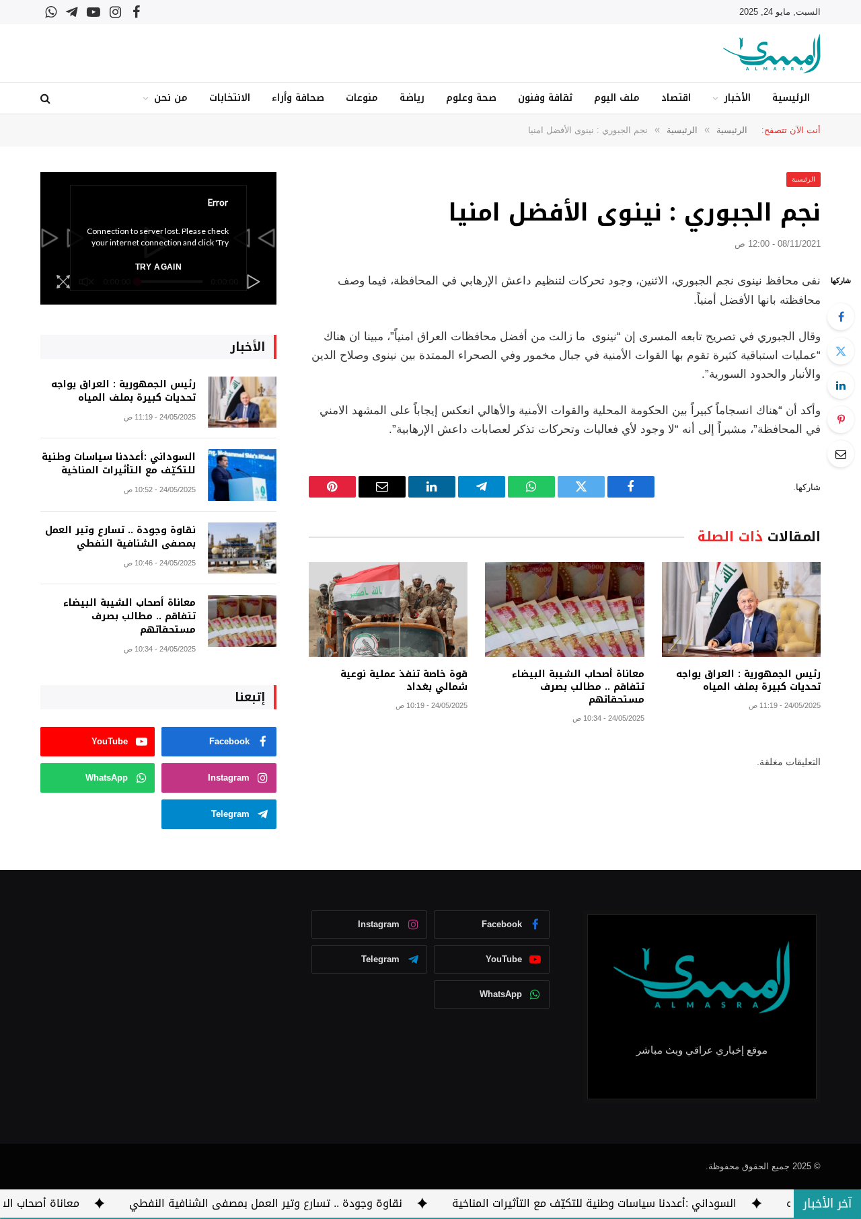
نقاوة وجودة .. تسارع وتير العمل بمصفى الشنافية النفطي (120, 537)
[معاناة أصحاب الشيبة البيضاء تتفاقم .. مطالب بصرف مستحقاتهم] (564, 609)
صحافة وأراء (298, 98)
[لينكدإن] (840, 385)
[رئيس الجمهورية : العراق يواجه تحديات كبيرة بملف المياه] (741, 609)
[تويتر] (840, 351)
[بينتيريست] (840, 419)
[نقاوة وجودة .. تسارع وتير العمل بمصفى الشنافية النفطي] (242, 548)
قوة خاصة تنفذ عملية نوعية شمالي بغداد (403, 680)
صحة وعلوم (471, 98)
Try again (158, 267)
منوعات (362, 98)
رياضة (412, 98)
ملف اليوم (617, 98)
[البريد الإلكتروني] (840, 453)
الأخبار (737, 98)
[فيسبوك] (840, 316)
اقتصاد (676, 98)
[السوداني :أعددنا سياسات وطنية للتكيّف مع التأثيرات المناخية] (242, 475)
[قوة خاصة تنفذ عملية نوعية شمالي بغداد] (388, 609)
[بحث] (46, 98)
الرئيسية (791, 98)
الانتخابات (229, 98)
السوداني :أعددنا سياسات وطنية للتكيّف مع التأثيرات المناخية (119, 463)
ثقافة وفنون (545, 98)
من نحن (171, 98)
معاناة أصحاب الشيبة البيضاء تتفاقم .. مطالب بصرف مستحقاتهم (578, 687)
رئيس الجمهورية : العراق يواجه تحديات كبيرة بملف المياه (748, 680)
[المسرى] (772, 53)
